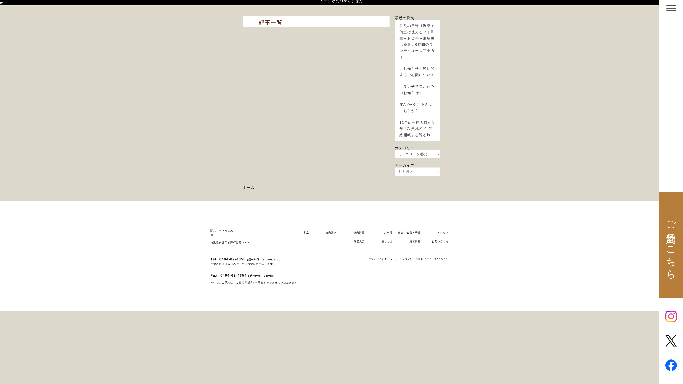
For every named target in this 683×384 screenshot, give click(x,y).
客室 (306, 232)
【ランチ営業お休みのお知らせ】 (417, 90)
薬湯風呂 (359, 241)
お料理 (388, 232)
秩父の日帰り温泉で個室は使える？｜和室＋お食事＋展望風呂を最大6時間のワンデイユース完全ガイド (417, 41)
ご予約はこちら (671, 245)
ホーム (249, 188)
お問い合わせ (440, 241)
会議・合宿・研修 (409, 232)
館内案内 (331, 232)
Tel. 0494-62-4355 (246, 259)
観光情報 (359, 232)
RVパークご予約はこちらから (415, 108)
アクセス (443, 232)
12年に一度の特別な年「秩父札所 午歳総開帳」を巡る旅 (417, 129)
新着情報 (415, 241)
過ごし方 (387, 241)
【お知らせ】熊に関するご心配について (417, 72)
